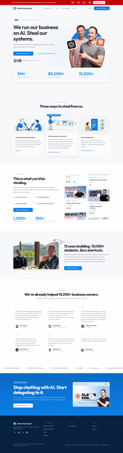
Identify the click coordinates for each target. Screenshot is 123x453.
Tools (57, 8)
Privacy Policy (75, 444)
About (74, 8)
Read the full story (72, 268)
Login (90, 8)
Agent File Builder (48, 426)
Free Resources (48, 8)
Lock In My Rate (98, 2)
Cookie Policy (82, 444)
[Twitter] (14, 432)
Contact (94, 429)
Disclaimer (96, 444)
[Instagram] (22, 432)
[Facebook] (18, 432)
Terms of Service (66, 444)
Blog (44, 432)
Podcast (45, 435)
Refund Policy (90, 444)
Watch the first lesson (22, 405)
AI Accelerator (66, 8)
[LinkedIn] (26, 432)
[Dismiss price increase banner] (108, 2)
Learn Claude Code (101, 8)
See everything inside (22, 210)
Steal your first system (22, 53)
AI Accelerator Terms (105, 444)
